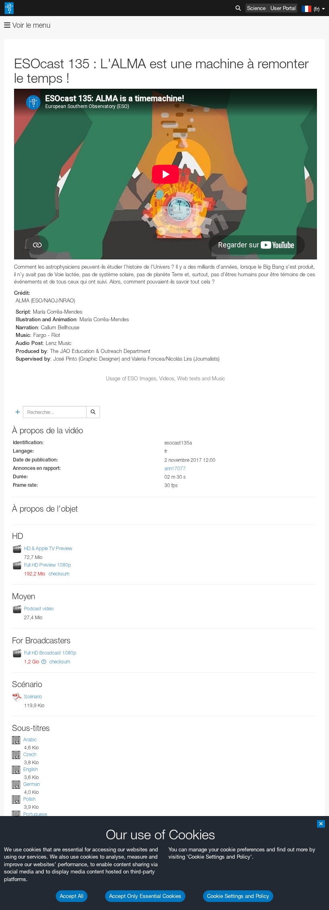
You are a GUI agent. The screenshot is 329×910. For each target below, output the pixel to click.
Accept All (71, 896)
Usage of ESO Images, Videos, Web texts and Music (165, 378)
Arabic (30, 740)
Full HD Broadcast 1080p (50, 653)
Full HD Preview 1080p (47, 565)
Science (256, 8)
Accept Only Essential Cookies (145, 896)
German (31, 784)
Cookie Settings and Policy (238, 896)
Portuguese (35, 814)
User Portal (283, 8)
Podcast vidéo (39, 609)
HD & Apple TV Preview (48, 548)
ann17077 (175, 468)
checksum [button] (58, 574)
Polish (29, 799)
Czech (29, 754)
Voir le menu (30, 25)
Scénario (33, 697)
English (30, 769)
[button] (43, 662)
